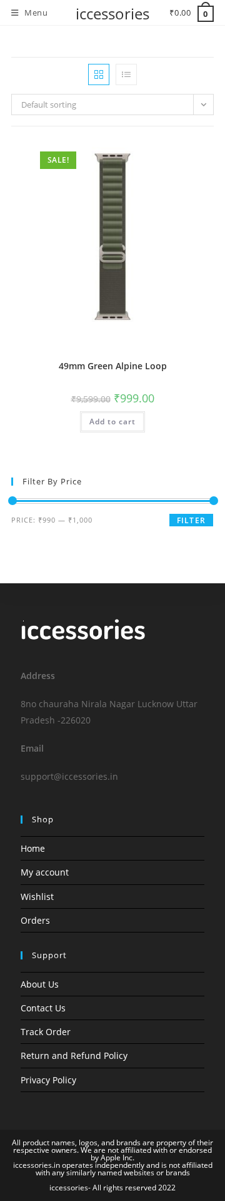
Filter (191, 520)
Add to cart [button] (112, 421)
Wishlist (37, 896)
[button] (174, 153)
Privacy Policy (48, 1080)
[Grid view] (98, 74)
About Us (40, 984)
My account (45, 872)
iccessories (112, 13)
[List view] (126, 74)
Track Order (46, 1032)
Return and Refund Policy (74, 1055)
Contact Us (43, 1008)
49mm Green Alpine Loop (113, 366)
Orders (35, 920)
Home (33, 848)
